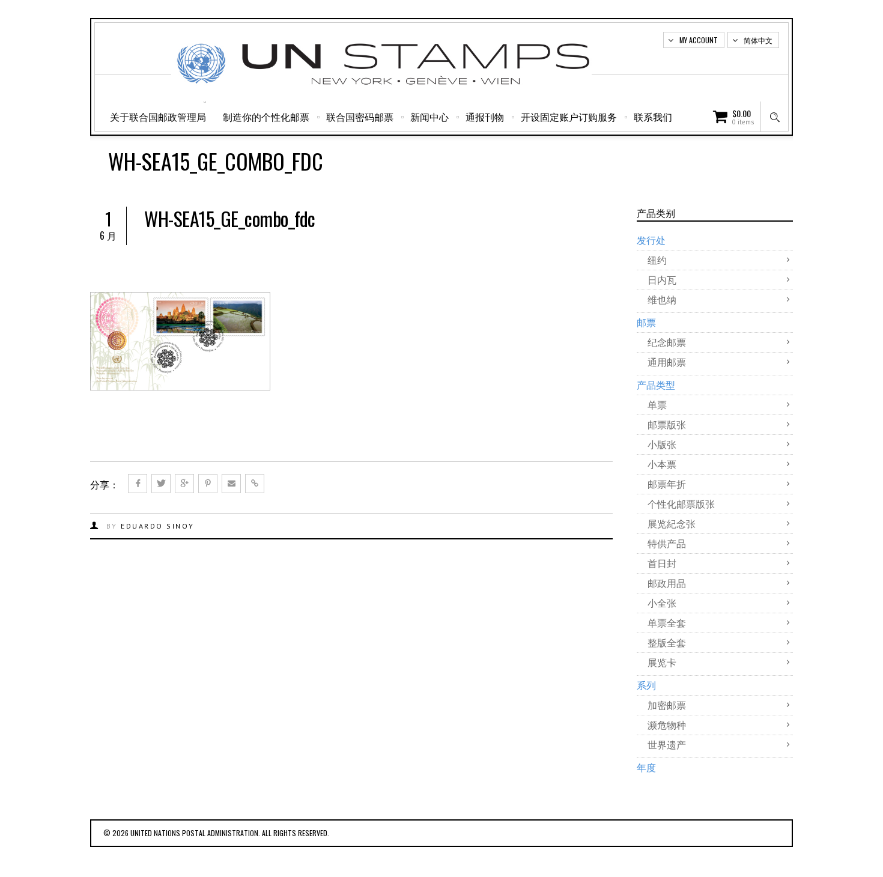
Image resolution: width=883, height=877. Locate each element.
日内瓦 (662, 279)
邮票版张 (667, 424)
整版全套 (667, 642)
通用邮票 (667, 361)
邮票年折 (667, 483)
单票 (657, 404)
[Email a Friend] (231, 483)
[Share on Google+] (184, 483)
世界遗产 (667, 744)
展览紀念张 (672, 523)
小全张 (662, 602)
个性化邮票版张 (681, 503)
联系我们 (653, 116)
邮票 (646, 322)
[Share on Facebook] (137, 483)
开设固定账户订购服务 (569, 116)
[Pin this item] (207, 483)
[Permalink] (254, 483)
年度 (646, 767)
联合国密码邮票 (359, 116)
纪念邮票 (667, 342)
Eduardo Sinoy (158, 525)
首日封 (662, 563)
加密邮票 (667, 704)
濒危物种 (667, 724)
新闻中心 (429, 116)
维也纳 (662, 299)
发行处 (651, 239)
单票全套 (667, 622)
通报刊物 (485, 116)
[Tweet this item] (161, 483)
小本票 (662, 464)
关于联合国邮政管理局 (158, 116)
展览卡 (662, 662)
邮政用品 (667, 582)
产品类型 (656, 384)
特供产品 (667, 543)
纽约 (657, 259)
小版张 (662, 444)
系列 (646, 685)
